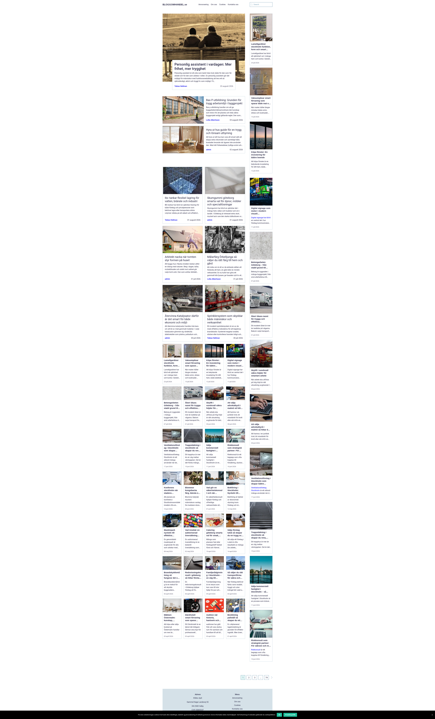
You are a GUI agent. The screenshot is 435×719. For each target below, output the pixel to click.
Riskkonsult (255, 650)
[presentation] (167, 47)
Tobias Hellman (180, 86)
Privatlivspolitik (290, 715)
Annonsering (203, 4)
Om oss (214, 4)
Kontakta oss (233, 4)
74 (266, 677)
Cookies (222, 4)
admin (208, 150)
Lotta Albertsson (213, 120)
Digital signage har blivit (261, 218)
